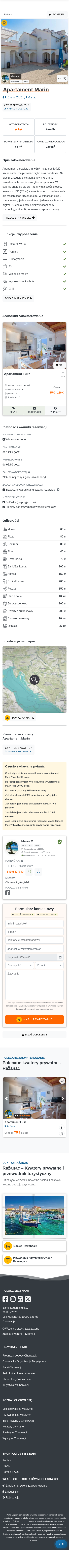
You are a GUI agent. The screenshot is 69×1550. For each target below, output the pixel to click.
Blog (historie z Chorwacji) (18, 1420)
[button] (34, 679)
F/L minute (55, 412)
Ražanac (8, 14)
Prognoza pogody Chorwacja (20, 1355)
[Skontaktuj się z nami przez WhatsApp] (28, 872)
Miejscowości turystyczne (18, 1408)
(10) (60, 365)
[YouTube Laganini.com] (20, 1299)
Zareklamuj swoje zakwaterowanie (26, 1485)
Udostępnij (58, 14)
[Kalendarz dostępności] (61, 1133)
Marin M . (16, 76)
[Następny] (59, 1098)
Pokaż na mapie (22, 718)
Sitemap (30, 1333)
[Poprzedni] (10, 1098)
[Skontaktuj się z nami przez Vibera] (38, 872)
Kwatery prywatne (13, 1426)
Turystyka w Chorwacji (16, 1385)
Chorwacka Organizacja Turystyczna (24, 1361)
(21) (63, 78)
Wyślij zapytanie (37, 1019)
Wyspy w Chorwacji (14, 1438)
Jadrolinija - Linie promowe (19, 1373)
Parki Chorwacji (12, 1367)
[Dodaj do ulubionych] (62, 1081)
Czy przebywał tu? (16, 107)
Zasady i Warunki (13, 1333)
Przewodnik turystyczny (16, 1414)
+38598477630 (14, 871)
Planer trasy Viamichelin (17, 1379)
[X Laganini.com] (28, 1299)
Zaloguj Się (11, 1491)
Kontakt (7, 1460)
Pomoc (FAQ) (11, 1471)
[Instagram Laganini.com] (13, 1299)
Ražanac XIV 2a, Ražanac (20, 97)
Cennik (13, 412)
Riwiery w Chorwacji (15, 1432)
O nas (6, 1466)
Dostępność (34, 412)
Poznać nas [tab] (13, 861)
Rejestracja (12, 1497)
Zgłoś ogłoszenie (35, 1034)
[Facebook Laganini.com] (5, 1299)
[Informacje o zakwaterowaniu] (61, 1127)
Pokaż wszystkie (17, 298)
